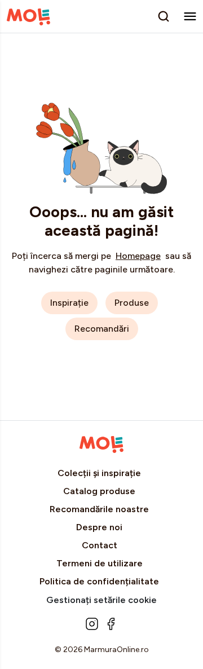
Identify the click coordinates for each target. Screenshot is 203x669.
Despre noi (99, 527)
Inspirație (69, 302)
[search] (163, 16)
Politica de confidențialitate (99, 581)
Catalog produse (99, 491)
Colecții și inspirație (99, 473)
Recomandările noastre (99, 509)
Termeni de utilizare (99, 563)
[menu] (190, 16)
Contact (99, 545)
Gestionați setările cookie (101, 600)
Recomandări (101, 328)
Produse (131, 302)
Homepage (138, 255)
